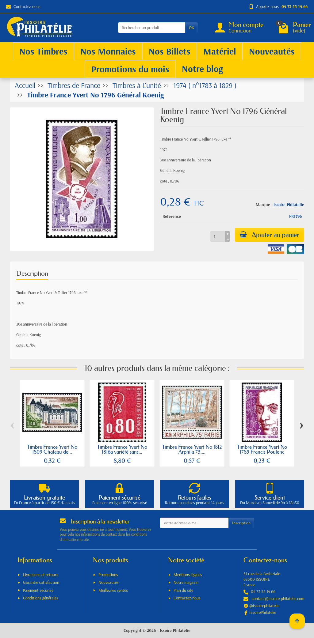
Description (32, 273)
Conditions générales (40, 598)
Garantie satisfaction (41, 582)
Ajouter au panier (275, 235)
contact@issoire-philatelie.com (278, 598)
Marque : (264, 204)
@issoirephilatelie (264, 605)
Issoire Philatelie (289, 204)
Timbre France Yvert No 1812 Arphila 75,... (192, 449)
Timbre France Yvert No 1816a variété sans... (122, 449)
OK (191, 27)
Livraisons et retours (40, 574)
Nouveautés (108, 582)
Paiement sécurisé (38, 590)
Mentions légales (188, 574)
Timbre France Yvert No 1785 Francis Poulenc (262, 449)
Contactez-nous (26, 6)
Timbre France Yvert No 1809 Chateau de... (52, 449)
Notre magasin (186, 582)
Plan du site (183, 590)
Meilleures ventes (113, 590)
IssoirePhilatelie (262, 612)
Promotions (108, 574)
